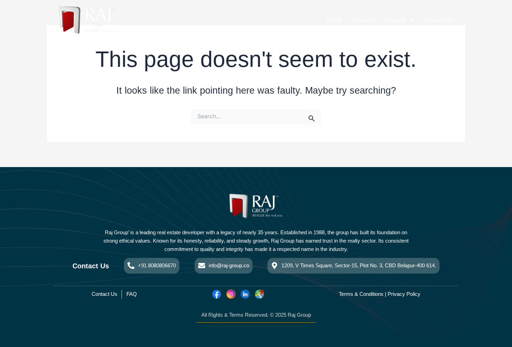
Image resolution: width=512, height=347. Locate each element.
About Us (363, 20)
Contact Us (439, 20)
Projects (396, 20)
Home (334, 20)
